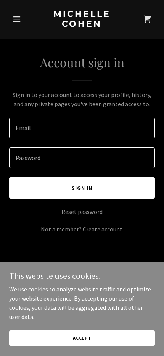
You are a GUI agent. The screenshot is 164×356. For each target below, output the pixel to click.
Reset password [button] (82, 211)
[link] (82, 24)
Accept (82, 338)
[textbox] (82, 128)
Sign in (82, 187)
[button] (20, 19)
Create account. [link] (103, 229)
